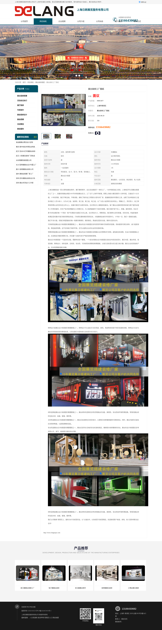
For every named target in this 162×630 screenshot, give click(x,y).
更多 (35, 137)
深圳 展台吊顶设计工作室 (24, 183)
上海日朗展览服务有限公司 (30, 614)
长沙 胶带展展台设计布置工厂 (26, 165)
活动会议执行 (22, 100)
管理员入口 (48, 617)
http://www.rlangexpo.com (52, 533)
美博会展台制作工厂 (127, 588)
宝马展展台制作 (48, 588)
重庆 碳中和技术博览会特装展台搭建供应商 (26, 147)
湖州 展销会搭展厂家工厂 (24, 174)
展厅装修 (20, 105)
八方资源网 (33, 617)
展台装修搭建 (40, 82)
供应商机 (43, 21)
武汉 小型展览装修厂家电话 (25, 156)
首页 (24, 82)
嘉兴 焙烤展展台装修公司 (24, 169)
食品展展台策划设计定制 (24, 142)
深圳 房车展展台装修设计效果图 (26, 178)
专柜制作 (20, 110)
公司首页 (24, 21)
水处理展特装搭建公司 (23, 160)
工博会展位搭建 (100, 588)
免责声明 (41, 617)
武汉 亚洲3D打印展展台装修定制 (26, 151)
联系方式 (137, 21)
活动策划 (20, 124)
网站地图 (56, 617)
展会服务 (20, 129)
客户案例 (118, 21)
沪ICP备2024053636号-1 (43, 611)
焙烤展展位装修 (74, 588)
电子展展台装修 (21, 588)
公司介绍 (80, 21)
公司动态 (99, 21)
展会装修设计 (22, 115)
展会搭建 (20, 119)
